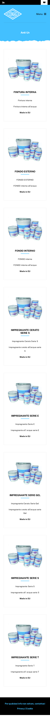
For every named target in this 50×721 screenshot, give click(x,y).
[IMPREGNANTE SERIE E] (25, 379)
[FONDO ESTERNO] (25, 134)
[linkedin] (3, 2)
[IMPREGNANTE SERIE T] (25, 620)
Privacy (21, 708)
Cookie (29, 708)
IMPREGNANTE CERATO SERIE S (25, 331)
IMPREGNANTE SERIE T (25, 657)
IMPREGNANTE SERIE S (25, 578)
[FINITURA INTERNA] (25, 55)
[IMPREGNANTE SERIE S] (25, 541)
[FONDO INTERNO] (25, 214)
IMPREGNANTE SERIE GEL (25, 495)
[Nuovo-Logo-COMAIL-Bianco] (13, 9)
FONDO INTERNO (25, 250)
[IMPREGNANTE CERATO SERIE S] (25, 293)
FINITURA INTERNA (25, 92)
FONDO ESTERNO (25, 171)
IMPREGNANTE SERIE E (25, 415)
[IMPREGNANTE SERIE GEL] (25, 458)
